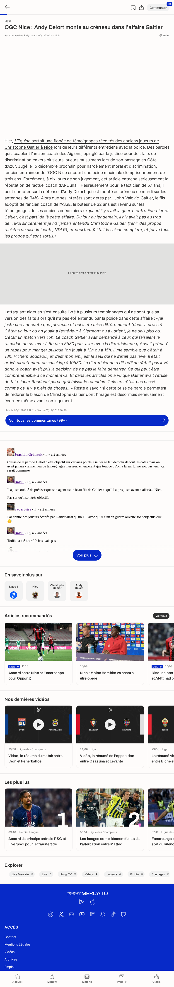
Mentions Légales (17, 944)
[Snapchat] (102, 914)
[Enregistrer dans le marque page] (133, 7)
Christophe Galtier (108, 223)
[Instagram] (71, 914)
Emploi (9, 967)
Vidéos (9, 952)
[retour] (7, 7)
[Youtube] (81, 914)
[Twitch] (123, 914)
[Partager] (141, 7)
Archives (11, 959)
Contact (10, 937)
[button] (158, 7)
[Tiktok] (113, 914)
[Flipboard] (92, 914)
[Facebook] (50, 914)
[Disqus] (87, 503)
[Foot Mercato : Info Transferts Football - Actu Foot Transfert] (87, 893)
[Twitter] (61, 914)
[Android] (81, 902)
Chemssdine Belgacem (22, 35)
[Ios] (92, 902)
